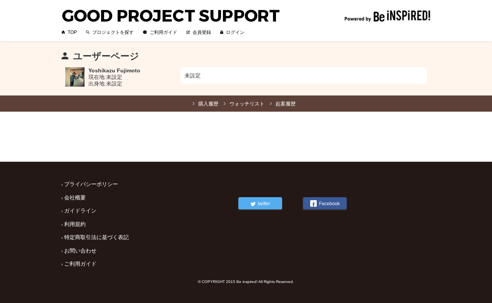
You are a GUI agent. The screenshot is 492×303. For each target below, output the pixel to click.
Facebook (329, 203)
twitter (264, 203)
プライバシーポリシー (91, 184)
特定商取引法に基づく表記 (96, 237)
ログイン (235, 32)
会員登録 (202, 32)
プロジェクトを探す (113, 32)
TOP (72, 32)
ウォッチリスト (246, 104)
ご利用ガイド (163, 32)
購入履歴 (208, 104)
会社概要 (75, 197)
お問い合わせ (80, 251)
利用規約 (75, 224)
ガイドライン (80, 211)
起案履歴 (286, 104)
